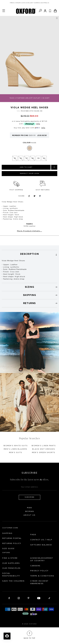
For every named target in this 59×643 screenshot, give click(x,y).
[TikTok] (49, 598)
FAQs (33, 534)
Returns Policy (11, 543)
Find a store (10, 558)
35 (15, 158)
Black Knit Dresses (43, 449)
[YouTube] (38, 598)
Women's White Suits (15, 445)
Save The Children (13, 581)
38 (32, 158)
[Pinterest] (28, 598)
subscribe (30, 497)
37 (26, 158)
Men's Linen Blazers (15, 449)
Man (29, 508)
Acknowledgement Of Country (41, 559)
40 (44, 158)
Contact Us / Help (41, 540)
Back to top (29, 638)
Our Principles (11, 568)
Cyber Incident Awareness (39, 582)
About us (29, 515)
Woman (29, 511)
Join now (42, 135)
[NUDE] (29, 148)
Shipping (7, 533)
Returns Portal (12, 538)
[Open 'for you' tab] (7, 636)
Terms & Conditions (42, 576)
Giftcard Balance (41, 545)
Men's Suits (15, 452)
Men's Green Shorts (43, 452)
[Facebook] (9, 598)
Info (38, 124)
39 (38, 158)
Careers (35, 566)
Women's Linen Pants (44, 445)
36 (21, 158)
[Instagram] (19, 598)
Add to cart (26, 167)
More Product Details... (29, 231)
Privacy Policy (39, 571)
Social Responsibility (11, 574)
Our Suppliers (11, 563)
